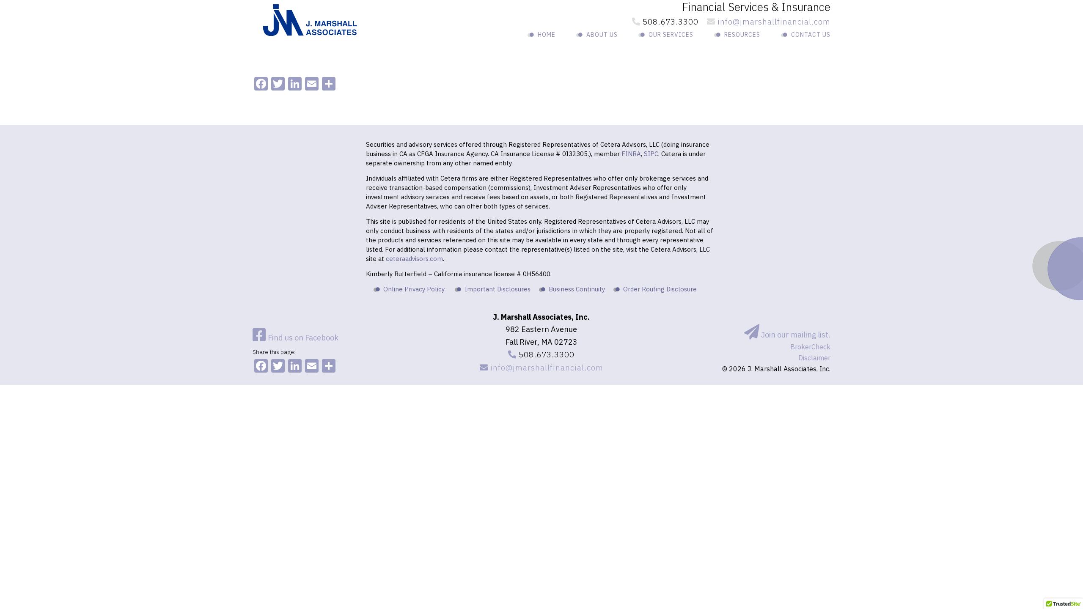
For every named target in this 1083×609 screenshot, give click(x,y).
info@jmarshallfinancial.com (772, 21)
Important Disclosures (498, 289)
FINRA (631, 154)
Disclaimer (814, 358)
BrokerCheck (810, 347)
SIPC (651, 154)
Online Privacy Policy (414, 289)
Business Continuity (577, 289)
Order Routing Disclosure (660, 289)
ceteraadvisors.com (414, 259)
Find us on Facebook (302, 338)
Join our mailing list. (794, 335)
